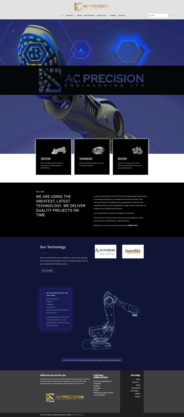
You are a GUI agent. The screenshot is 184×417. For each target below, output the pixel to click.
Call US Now (47, 271)
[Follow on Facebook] (169, 15)
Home (61, 16)
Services (69, 16)
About (79, 16)
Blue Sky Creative (78, 415)
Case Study (101, 16)
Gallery (113, 16)
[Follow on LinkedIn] (173, 15)
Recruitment (89, 16)
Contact (121, 16)
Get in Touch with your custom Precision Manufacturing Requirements (92, 360)
